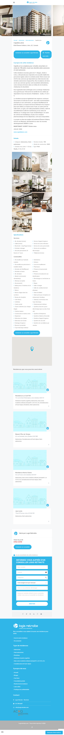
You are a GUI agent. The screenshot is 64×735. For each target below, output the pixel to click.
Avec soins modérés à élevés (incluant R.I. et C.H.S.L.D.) (29, 661)
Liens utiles (17, 686)
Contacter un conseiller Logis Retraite (27, 52)
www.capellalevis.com (20, 132)
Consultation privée (19, 681)
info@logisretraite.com (22, 707)
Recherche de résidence (21, 684)
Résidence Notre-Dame (23, 472)
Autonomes (17, 649)
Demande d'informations (54, 732)
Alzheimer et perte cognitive (22, 658)
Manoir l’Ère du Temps (22, 434)
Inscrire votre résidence (20, 638)
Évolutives (17, 655)
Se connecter (17, 641)
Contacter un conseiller (23, 547)
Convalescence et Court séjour (22, 663)
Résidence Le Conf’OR (23, 396)
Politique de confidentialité (21, 689)
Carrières (16, 678)
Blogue (16, 675)
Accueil (16, 672)
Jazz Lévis (18, 511)
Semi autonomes (19, 652)
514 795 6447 (18, 703)
